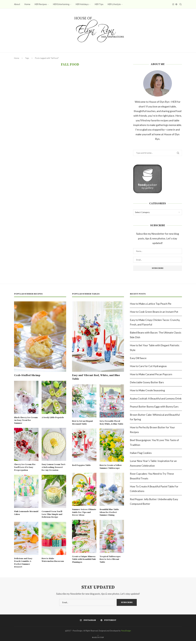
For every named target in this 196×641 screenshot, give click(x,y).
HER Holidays (82, 4)
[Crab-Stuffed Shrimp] (40, 336)
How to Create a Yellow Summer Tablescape (111, 466)
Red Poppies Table (81, 465)
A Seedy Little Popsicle (53, 417)
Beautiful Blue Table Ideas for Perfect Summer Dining (109, 512)
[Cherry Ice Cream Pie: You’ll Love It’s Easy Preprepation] (26, 444)
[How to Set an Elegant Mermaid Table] (84, 401)
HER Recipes (41, 4)
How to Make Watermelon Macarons (53, 560)
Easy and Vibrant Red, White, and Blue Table (96, 377)
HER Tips (99, 4)
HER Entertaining (61, 4)
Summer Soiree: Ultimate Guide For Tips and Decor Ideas (84, 512)
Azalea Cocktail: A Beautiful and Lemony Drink (156, 398)
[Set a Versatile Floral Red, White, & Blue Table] (112, 401)
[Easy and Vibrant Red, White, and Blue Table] (98, 336)
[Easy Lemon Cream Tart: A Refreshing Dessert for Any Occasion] (54, 444)
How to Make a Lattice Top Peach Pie (150, 303)
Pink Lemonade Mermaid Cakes (26, 513)
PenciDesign (126, 630)
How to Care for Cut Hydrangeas (148, 366)
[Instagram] (173, 4)
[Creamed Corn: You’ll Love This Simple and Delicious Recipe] (54, 491)
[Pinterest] (176, 4)
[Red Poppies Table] (84, 445)
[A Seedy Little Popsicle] (54, 397)
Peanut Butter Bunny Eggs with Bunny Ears (154, 406)
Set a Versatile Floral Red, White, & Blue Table (111, 422)
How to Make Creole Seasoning (147, 390)
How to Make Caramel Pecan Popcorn (151, 374)
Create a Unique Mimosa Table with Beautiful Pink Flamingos (84, 559)
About (17, 4)
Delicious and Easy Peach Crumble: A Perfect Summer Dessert (23, 562)
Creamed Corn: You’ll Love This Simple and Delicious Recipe (52, 514)
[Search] (180, 4)
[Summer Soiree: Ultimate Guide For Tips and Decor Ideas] (84, 489)
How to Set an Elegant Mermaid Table (82, 422)
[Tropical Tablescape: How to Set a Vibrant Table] (112, 536)
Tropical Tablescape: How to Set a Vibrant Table (110, 559)
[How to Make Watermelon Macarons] (54, 538)
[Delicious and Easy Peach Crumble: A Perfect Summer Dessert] (26, 538)
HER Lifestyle (114, 4)
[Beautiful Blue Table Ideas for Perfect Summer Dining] (112, 489)
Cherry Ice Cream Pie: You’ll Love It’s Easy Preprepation (25, 467)
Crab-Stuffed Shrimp (27, 375)
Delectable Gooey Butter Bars (147, 382)
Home (27, 4)
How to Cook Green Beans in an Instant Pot (154, 311)
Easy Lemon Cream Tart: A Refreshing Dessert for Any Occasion (53, 467)
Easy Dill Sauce (138, 358)
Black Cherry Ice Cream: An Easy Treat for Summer (26, 420)
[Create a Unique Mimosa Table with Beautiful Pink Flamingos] (84, 536)
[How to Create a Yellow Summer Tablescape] (112, 445)
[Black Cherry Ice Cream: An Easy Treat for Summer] (26, 397)
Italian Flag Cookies (141, 452)
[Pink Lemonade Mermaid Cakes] (26, 491)
